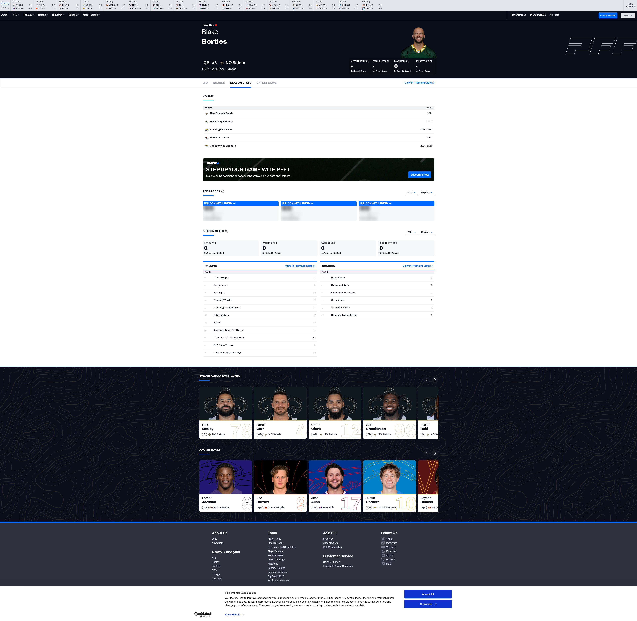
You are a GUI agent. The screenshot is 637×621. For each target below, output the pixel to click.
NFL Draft (217, 578)
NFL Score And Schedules (281, 547)
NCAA (5, 7)
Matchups (273, 564)
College (216, 574)
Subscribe (328, 539)
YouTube (390, 547)
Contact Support (331, 562)
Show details (232, 614)
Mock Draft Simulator (279, 580)
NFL (5, 3)
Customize (426, 604)
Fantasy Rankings (277, 572)
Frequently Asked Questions (338, 566)
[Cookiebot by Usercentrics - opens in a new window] (202, 614)
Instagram (391, 543)
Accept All (428, 594)
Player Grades (275, 551)
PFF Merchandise (332, 547)
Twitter (389, 539)
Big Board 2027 (276, 576)
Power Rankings (276, 559)
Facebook (391, 551)
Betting (215, 562)
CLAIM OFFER (608, 15)
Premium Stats (275, 555)
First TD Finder (275, 543)
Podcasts (391, 559)
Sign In (628, 15)
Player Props (274, 539)
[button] (419, 175)
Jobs (214, 539)
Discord (390, 555)
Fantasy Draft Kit (276, 568)
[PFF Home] (4, 15)
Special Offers (330, 543)
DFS (214, 570)
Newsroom (217, 543)
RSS (388, 564)
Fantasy (216, 566)
